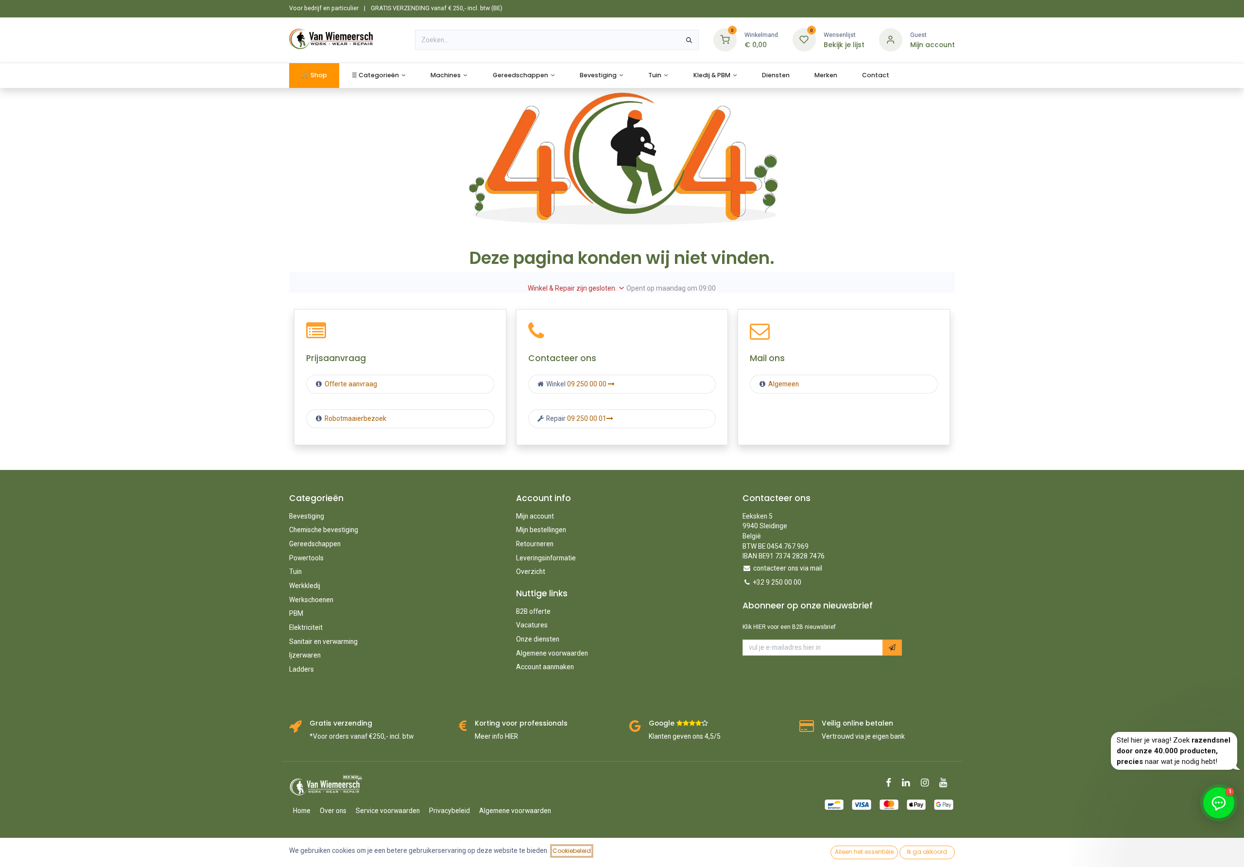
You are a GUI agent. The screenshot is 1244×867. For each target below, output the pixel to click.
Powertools (306, 558)
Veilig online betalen (857, 723)
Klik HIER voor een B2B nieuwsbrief (789, 627)
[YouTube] (946, 782)
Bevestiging (306, 516)
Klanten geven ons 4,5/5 (685, 736)
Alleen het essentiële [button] (864, 852)
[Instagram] (928, 782)
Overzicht (530, 571)
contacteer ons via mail (787, 568)
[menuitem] (314, 75)
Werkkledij (304, 586)
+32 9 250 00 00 (777, 582)
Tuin (295, 571)
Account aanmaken (545, 667)
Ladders (301, 669)
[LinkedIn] (909, 782)
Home (302, 811)
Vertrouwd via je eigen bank (863, 736)
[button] (892, 648)
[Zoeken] (689, 40)
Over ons (333, 811)
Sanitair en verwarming (323, 641)
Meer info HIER (496, 736)
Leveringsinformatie (546, 558)
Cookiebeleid (572, 851)
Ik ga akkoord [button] (927, 852)
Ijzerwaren (305, 655)
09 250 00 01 (586, 418)
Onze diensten (537, 639)
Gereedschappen (315, 544)
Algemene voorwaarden (552, 653)
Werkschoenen (311, 600)
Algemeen (783, 384)
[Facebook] (892, 782)
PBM (296, 613)
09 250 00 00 (587, 384)
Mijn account (535, 516)
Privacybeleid (449, 811)
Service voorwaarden (388, 811)
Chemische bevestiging (323, 530)
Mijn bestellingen (541, 530)
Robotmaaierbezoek (354, 418)
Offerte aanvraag (350, 384)
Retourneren (534, 544)
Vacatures (532, 625)
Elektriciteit (306, 627)
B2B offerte (533, 611)
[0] (725, 39)
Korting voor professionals (521, 723)
